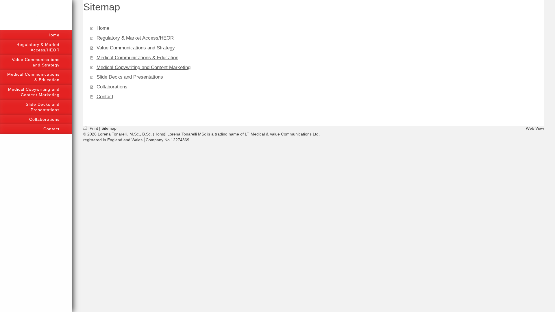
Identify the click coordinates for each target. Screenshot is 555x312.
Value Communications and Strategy (136, 48)
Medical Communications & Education (137, 57)
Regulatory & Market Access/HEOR (135, 38)
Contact (105, 96)
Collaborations (112, 87)
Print (93, 128)
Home (103, 28)
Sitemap (108, 128)
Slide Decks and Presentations (130, 77)
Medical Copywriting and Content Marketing (143, 67)
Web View (535, 128)
